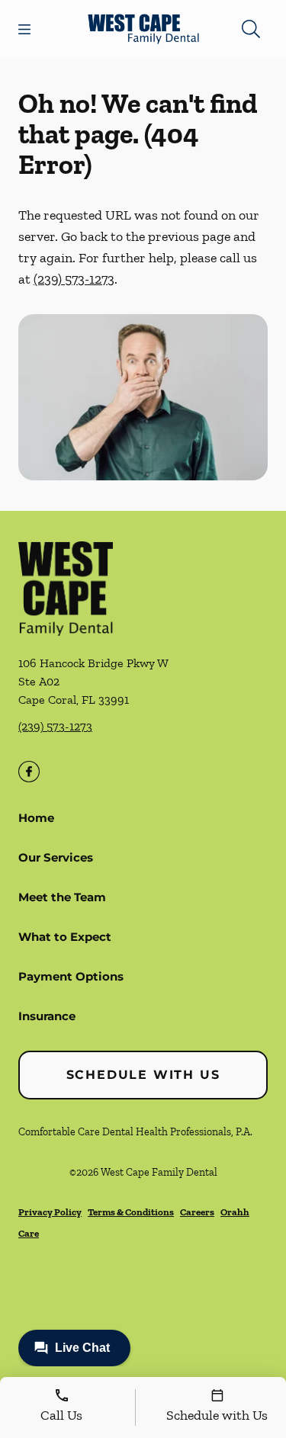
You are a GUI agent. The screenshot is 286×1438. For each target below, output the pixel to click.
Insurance (47, 1016)
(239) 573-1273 (74, 279)
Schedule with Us (143, 1074)
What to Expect (64, 936)
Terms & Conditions (131, 1212)
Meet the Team (62, 897)
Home (36, 817)
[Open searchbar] (251, 29)
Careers (197, 1212)
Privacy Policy (50, 1212)
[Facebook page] (29, 771)
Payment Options (71, 976)
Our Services (55, 857)
